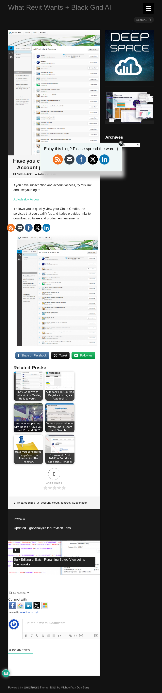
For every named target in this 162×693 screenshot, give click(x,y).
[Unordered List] (54, 635)
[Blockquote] (59, 635)
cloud (55, 502)
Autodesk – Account (27, 199)
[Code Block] (65, 635)
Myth (53, 687)
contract (65, 502)
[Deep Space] (129, 79)
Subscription (80, 502)
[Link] (70, 635)
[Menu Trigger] (148, 8)
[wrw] (129, 122)
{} (75, 635)
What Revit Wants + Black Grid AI (59, 7)
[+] (81, 635)
